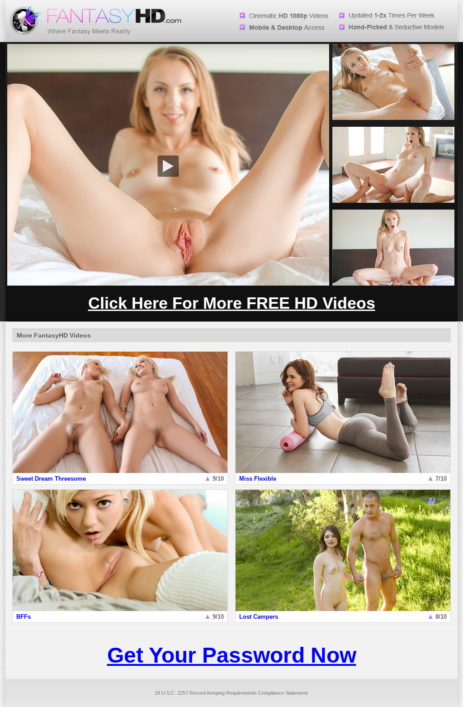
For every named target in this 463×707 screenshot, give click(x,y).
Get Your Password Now (231, 655)
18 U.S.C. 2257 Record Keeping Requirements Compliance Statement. (232, 693)
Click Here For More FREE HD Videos (231, 303)
